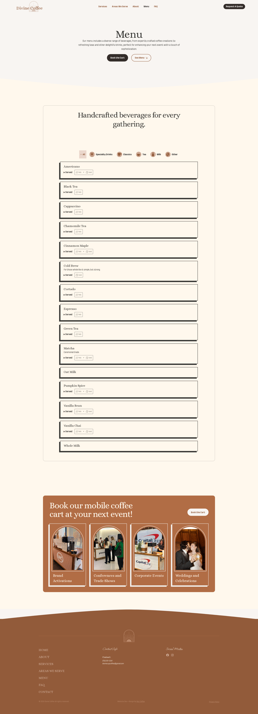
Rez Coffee (141, 701)
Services (102, 6)
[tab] (82, 154)
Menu (146, 6)
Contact (46, 692)
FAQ (156, 6)
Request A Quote (234, 6)
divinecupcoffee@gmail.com (113, 664)
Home (43, 650)
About (136, 6)
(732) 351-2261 (107, 661)
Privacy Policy (214, 702)
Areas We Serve (120, 6)
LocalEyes (202, 701)
